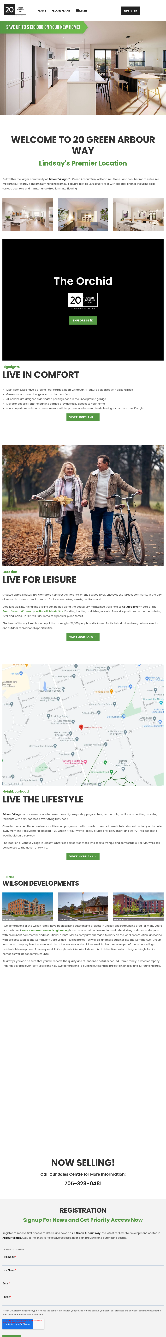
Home (42, 11)
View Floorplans (81, 417)
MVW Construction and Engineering (45, 930)
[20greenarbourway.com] (15, 10)
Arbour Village (11, 1238)
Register (130, 11)
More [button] (83, 11)
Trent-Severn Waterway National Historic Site (32, 611)
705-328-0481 (83, 1183)
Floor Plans (61, 11)
